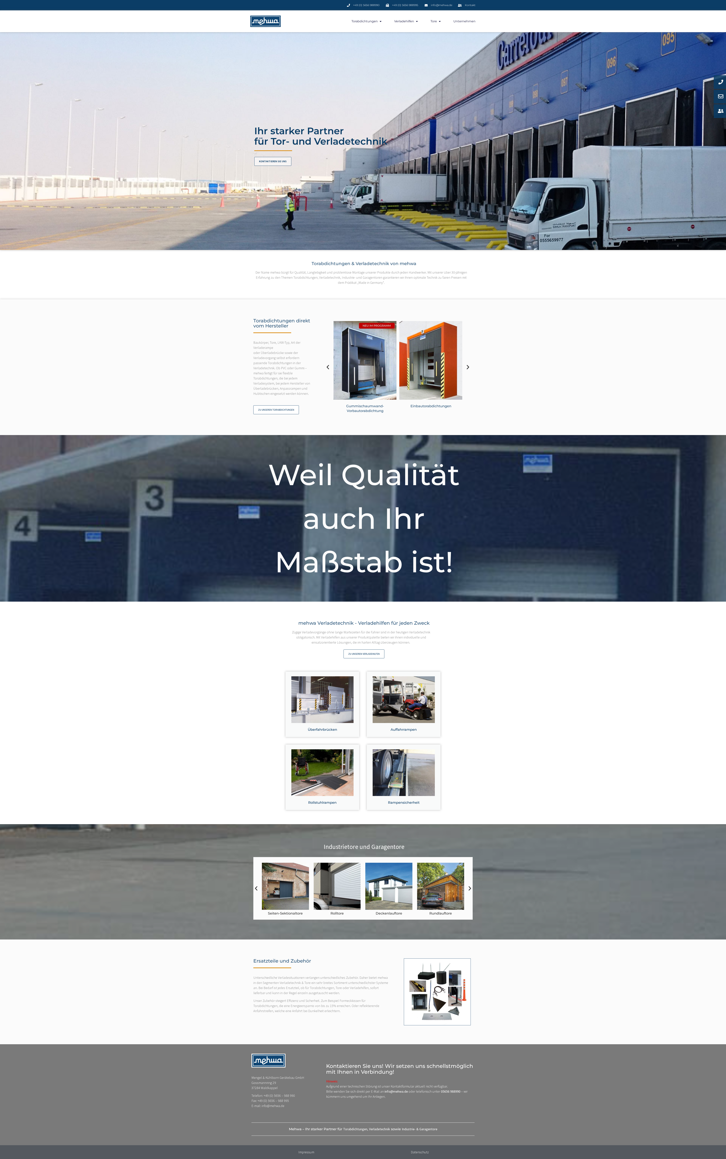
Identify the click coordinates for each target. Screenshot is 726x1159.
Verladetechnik (379, 1129)
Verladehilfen (404, 21)
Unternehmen (464, 21)
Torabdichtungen (364, 21)
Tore (433, 21)
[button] (328, 367)
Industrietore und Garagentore (364, 847)
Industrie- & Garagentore (419, 1129)
